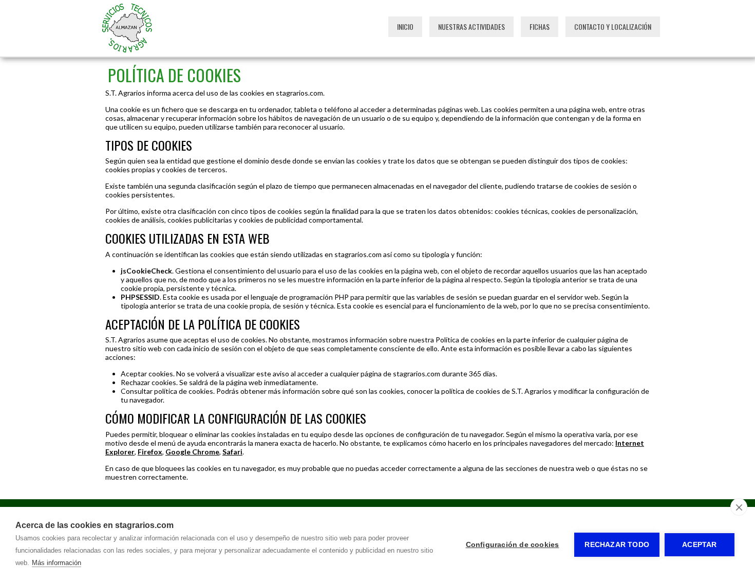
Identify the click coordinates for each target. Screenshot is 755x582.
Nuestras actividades (471, 26)
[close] (738, 507)
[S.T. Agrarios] (127, 52)
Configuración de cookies (512, 545)
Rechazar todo (616, 545)
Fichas (540, 26)
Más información (56, 563)
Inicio (405, 26)
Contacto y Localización (612, 26)
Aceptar (699, 545)
